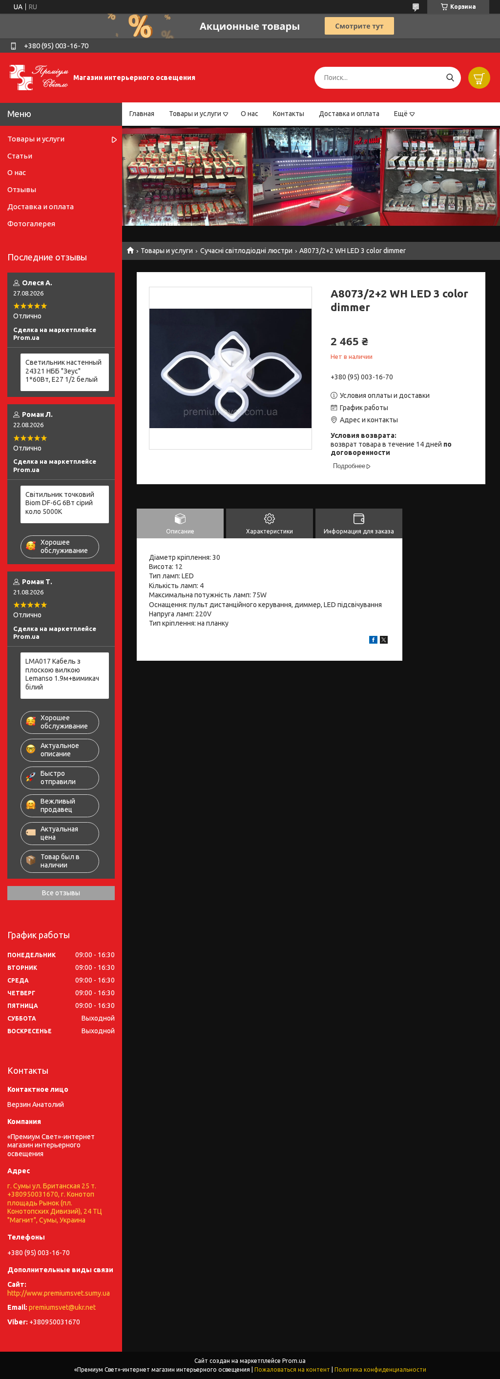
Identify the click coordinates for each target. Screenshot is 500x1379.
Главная (141, 114)
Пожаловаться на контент (292, 1369)
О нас (249, 114)
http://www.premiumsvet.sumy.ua (58, 1293)
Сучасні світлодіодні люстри (246, 251)
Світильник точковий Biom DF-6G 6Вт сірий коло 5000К (59, 503)
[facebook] (373, 641)
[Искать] (450, 78)
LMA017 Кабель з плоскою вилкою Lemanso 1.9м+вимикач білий (62, 674)
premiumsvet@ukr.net (62, 1307)
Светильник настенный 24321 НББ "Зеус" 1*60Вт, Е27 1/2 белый (63, 370)
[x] (384, 641)
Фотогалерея (31, 223)
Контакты (288, 114)
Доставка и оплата (349, 114)
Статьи (19, 156)
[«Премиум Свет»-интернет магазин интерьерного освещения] (39, 77)
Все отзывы (61, 893)
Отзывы (21, 189)
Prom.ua (294, 1361)
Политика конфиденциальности (380, 1369)
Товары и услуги (195, 114)
